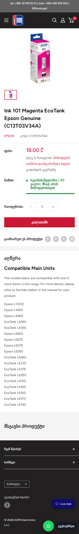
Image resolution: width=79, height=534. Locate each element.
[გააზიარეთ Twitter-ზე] (64, 239)
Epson (9, 136)
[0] (71, 20)
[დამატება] (53, 206)
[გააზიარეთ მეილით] (72, 239)
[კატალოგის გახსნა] (6, 20)
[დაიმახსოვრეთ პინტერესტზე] (56, 239)
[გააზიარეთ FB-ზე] (48, 239)
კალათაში (39, 222)
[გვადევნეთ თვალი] (7, 505)
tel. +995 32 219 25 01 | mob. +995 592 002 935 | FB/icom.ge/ (39, 6)
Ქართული (13, 484)
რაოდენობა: (14, 207)
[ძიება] (54, 20)
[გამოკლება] (30, 206)
